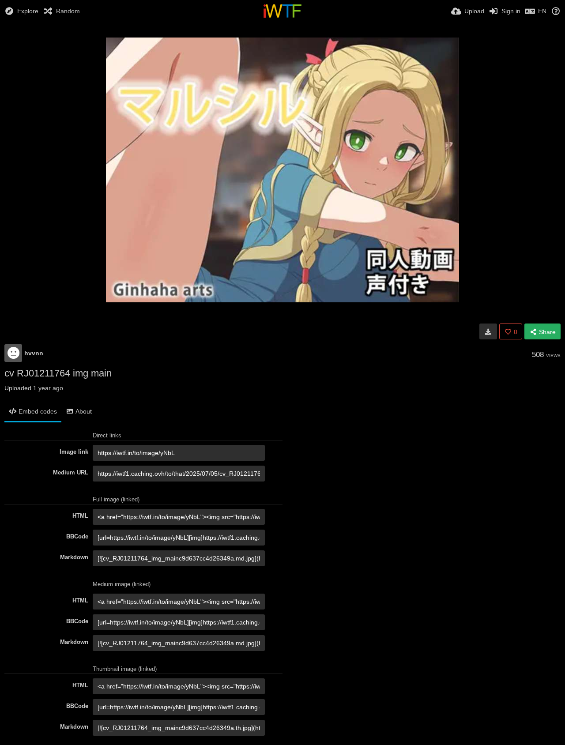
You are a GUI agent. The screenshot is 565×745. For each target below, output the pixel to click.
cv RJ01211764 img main (58, 373)
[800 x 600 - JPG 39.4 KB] (488, 331)
